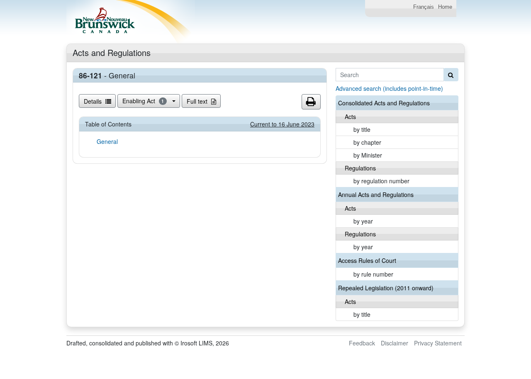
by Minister (367, 155)
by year (363, 221)
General (107, 141)
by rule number (373, 274)
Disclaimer (394, 343)
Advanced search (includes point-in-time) (389, 88)
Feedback (362, 343)
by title (361, 129)
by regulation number (381, 181)
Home (445, 7)
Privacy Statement (438, 343)
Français (423, 7)
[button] (311, 102)
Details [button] (93, 101)
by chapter (367, 142)
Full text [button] (198, 101)
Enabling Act (143, 101)
